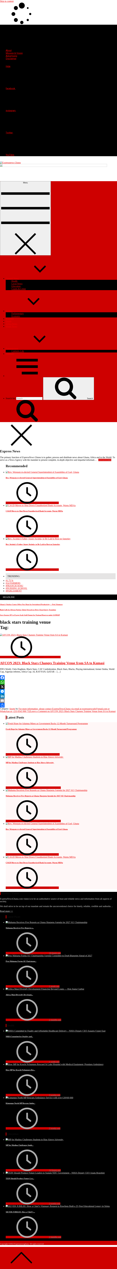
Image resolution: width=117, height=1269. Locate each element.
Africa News (11, 324)
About (9, 50)
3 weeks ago (54, 1095)
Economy (15, 316)
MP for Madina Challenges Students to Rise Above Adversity (30, 762)
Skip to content (7, 1)
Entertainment (12, 348)
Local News (16, 283)
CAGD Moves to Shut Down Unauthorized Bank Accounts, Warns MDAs (34, 511)
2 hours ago (54, 754)
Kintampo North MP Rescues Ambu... (20, 1103)
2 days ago (54, 503)
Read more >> (6, 911)
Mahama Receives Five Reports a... (20, 928)
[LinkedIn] (58, 696)
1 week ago (54, 986)
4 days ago (54, 569)
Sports (8, 321)
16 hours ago (55, 821)
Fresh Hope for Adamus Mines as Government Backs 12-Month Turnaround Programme (41, 729)
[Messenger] (58, 691)
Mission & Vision (14, 53)
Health (14, 281)
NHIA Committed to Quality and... (19, 1036)
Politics (9, 311)
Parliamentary (17, 313)
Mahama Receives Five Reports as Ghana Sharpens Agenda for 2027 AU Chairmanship (40, 796)
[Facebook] (58, 677)
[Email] (58, 700)
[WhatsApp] (58, 682)
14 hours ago (55, 787)
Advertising (11, 56)
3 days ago (54, 536)
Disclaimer (11, 58)
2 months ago (55, 1020)
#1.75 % (9, 580)
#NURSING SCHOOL (16, 588)
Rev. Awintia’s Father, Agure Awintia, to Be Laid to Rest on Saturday (33, 544)
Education (16, 286)
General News (12, 278)
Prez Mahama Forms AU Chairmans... (21, 961)
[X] (58, 687)
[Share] (58, 705)
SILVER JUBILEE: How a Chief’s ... (20, 1212)
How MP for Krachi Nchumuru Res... (20, 1070)
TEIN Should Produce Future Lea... (20, 1178)
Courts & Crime (18, 289)
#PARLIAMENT (14, 591)
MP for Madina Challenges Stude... (19, 1145)
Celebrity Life (17, 351)
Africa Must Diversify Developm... (19, 995)
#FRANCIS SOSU (14, 585)
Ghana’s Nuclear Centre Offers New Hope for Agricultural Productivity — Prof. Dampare (31, 604)
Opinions (10, 353)
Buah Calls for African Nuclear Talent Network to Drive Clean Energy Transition (28, 610)
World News (11, 326)
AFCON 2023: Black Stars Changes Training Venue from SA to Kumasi (52, 663)
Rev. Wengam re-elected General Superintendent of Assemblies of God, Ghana (37, 478)
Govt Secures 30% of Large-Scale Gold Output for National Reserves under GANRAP (30, 615)
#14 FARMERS (13, 583)
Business (10, 318)
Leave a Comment (73, 711)
